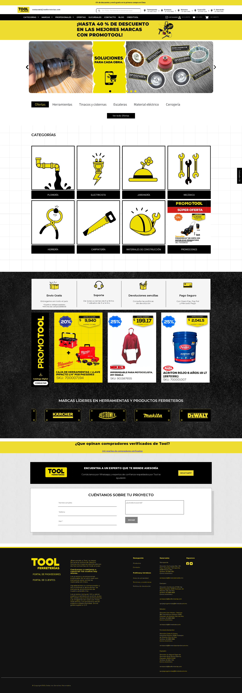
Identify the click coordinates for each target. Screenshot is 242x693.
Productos (137, 563)
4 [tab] (118, 91)
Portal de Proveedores (47, 574)
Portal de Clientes (44, 580)
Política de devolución (142, 586)
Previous (27, 67)
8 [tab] (135, 91)
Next (214, 67)
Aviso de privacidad (140, 578)
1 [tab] (106, 91)
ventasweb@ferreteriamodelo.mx (171, 578)
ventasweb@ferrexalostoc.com (170, 624)
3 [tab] (114, 91)
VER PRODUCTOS (47, 66)
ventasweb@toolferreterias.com (171, 599)
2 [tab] (110, 91)
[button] (31, 17)
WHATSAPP (186, 473)
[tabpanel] (121, 30)
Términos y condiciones (142, 582)
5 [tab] (123, 91)
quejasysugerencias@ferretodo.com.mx (172, 603)
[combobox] (118, 10)
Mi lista (199, 17)
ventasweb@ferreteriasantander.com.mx (172, 645)
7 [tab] (131, 91)
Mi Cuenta (186, 17)
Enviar (131, 520)
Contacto (136, 567)
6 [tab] (127, 91)
